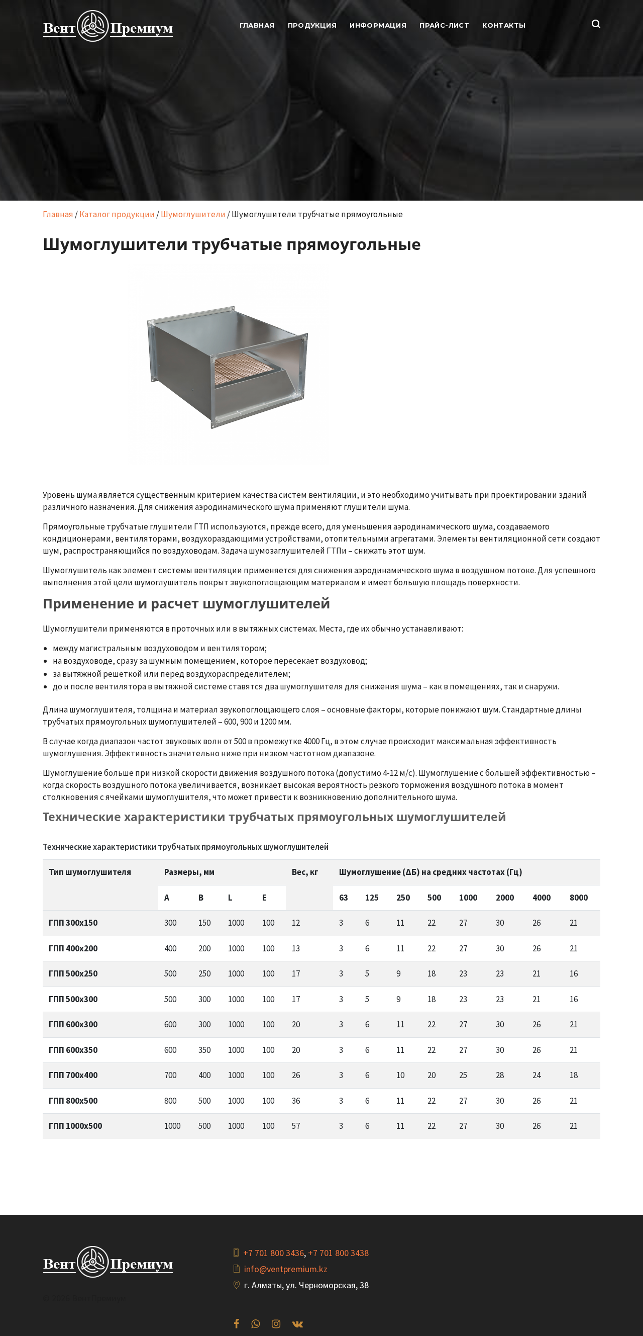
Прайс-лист (444, 25)
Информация (378, 25)
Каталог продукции (117, 214)
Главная (257, 25)
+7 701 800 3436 (273, 1253)
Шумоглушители (193, 214)
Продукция (312, 25)
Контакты (503, 25)
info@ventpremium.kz (286, 1269)
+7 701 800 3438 (338, 1253)
